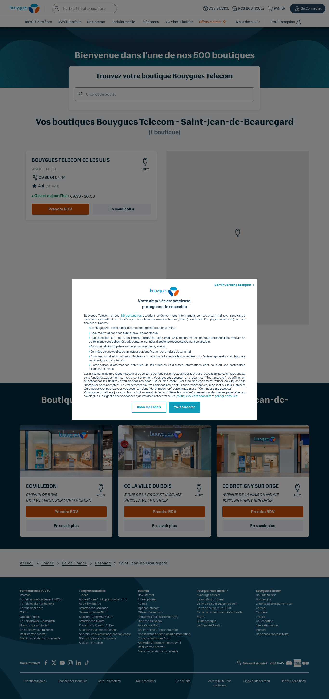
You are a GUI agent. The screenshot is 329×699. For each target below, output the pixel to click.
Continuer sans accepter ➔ (234, 285)
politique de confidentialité (193, 396)
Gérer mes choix (149, 407)
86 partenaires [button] (131, 315)
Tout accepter (184, 407)
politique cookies (226, 396)
